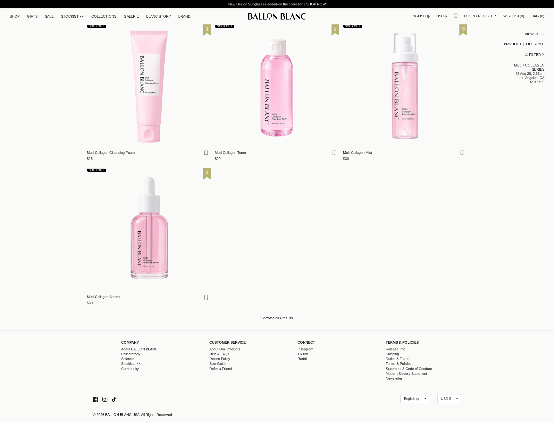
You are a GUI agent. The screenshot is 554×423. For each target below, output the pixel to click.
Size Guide (217, 364)
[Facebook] (95, 398)
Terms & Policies (402, 342)
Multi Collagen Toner (230, 152)
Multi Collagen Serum (103, 297)
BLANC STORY (158, 16)
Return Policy (219, 359)
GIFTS (32, 16)
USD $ (441, 16)
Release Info (395, 349)
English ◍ (420, 16)
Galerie (131, 16)
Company (130, 342)
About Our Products (224, 349)
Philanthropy (130, 354)
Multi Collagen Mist (357, 152)
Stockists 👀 (131, 364)
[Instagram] (104, 398)
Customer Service (227, 342)
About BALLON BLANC (139, 349)
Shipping (392, 354)
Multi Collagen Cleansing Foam (111, 152)
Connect (306, 342)
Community (130, 369)
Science (127, 359)
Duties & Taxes (397, 359)
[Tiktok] (114, 398)
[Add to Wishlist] (207, 155)
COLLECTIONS (103, 16)
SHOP (15, 16)
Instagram (305, 349)
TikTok (303, 354)
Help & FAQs (219, 354)
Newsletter (394, 378)
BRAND (184, 16)
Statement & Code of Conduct (409, 369)
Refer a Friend (220, 369)
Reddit (302, 359)
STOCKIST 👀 (72, 16)
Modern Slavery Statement (406, 373)
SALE (49, 16)
